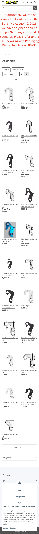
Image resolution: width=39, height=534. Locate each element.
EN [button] (21, 2)
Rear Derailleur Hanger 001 (29, 105)
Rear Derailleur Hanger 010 (29, 171)
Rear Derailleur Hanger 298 (10, 371)
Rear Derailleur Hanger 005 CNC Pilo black (10, 171)
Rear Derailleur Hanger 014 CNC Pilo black (29, 206)
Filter (7, 70)
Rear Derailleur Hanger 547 (10, 403)
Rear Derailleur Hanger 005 (29, 137)
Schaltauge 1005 (27, 306)
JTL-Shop (23, 531)
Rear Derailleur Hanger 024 (29, 274)
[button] (27, 2)
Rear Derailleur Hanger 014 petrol (10, 240)
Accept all (19, 491)
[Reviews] (25, 140)
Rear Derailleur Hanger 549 (10, 436)
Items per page (9, 74)
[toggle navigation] (3, 1)
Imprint (5, 528)
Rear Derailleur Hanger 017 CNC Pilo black (10, 274)
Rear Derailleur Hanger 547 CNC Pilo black (29, 403)
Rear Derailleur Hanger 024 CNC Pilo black (10, 307)
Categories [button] (6, 458)
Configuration (20, 497)
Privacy (12, 528)
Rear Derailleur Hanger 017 (29, 240)
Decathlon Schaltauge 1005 (9, 105)
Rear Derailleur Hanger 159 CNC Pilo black (29, 339)
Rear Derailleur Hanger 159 (10, 339)
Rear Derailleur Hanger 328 (29, 371)
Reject (20, 503)
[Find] (35, 8)
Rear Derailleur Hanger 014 (10, 206)
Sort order (17, 70)
